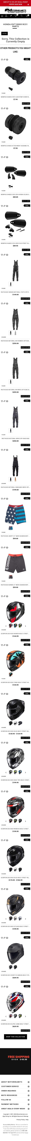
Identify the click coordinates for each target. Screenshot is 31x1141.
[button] (27, 16)
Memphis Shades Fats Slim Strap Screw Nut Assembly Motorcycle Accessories (15, 97)
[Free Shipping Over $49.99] (15, 1058)
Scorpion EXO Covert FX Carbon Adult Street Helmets (15, 975)
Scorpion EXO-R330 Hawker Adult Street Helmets (15, 633)
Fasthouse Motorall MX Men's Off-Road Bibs (15, 389)
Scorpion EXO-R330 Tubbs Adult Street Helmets (15, 682)
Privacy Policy (21, 1119)
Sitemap (25, 1116)
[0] (15, 16)
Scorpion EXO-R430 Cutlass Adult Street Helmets (15, 926)
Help (27, 1119)
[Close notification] (28, 4)
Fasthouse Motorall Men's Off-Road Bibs (15, 438)
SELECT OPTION (25, 298)
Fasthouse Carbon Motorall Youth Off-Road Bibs (15, 292)
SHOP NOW (18, 4)
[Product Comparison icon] (11, 16)
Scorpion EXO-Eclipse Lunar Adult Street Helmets (15, 1024)
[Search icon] (20, 15)
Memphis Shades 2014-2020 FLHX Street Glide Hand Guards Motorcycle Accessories (15, 243)
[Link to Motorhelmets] (15, 10)
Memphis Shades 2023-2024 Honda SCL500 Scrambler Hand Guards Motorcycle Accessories (15, 194)
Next (25, 89)
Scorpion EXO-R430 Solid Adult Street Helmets (15, 877)
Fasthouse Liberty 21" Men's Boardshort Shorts (15, 536)
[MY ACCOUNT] (6, 15)
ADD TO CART (26, 103)
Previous (6, 89)
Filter (4, 33)
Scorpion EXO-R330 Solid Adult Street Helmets (15, 731)
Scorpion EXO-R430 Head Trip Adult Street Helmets (15, 780)
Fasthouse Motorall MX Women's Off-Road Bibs (15, 341)
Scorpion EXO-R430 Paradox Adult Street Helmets (15, 829)
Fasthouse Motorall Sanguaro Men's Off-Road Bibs (15, 487)
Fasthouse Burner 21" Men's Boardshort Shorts (15, 585)
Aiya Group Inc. (7, 1116)
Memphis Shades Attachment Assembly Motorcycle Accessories (15, 146)
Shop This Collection (15, 1037)
